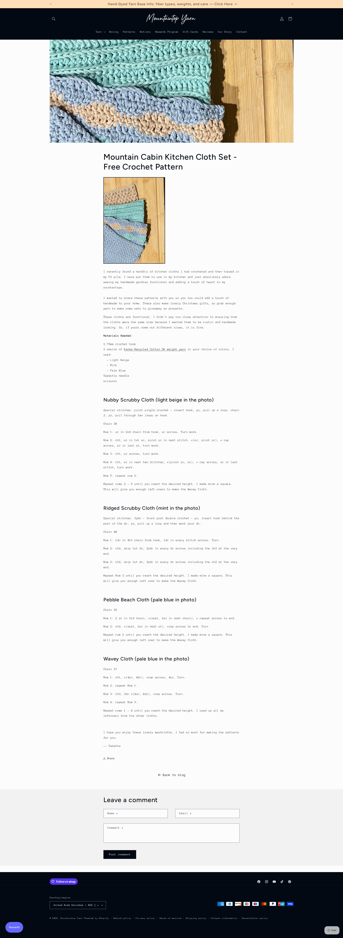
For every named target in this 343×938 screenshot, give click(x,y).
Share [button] (111, 758)
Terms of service (171, 918)
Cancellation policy (255, 918)
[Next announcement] (292, 4)
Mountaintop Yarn (72, 918)
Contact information (224, 918)
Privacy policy (145, 918)
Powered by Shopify (96, 918)
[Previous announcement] (51, 4)
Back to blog (174, 775)
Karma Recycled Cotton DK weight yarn (155, 349)
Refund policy (122, 918)
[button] (54, 19)
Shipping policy (196, 918)
